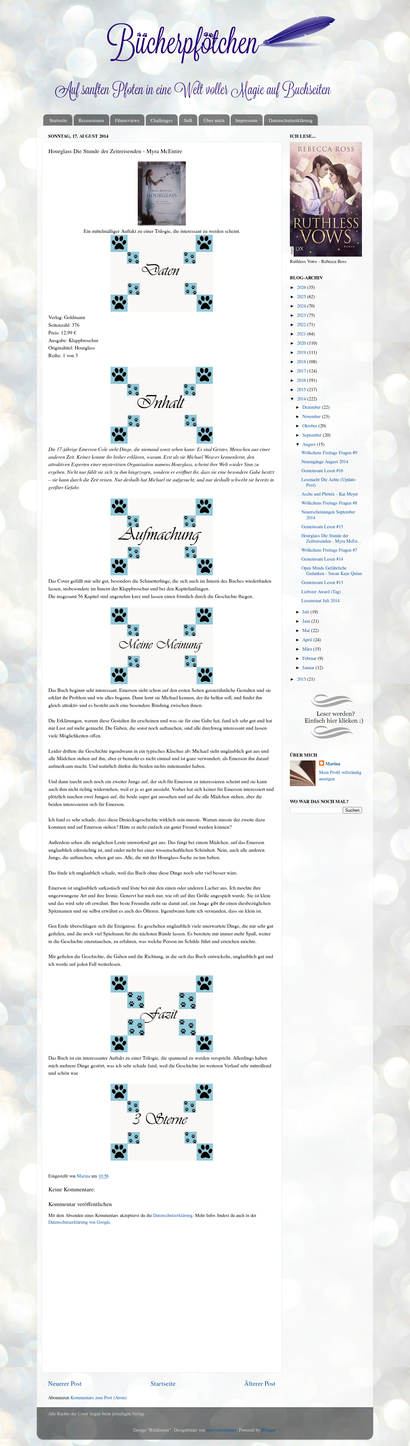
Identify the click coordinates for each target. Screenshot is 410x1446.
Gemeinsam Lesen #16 (322, 470)
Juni (306, 621)
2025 (302, 296)
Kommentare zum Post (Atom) (98, 1397)
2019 (302, 352)
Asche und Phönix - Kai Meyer (329, 494)
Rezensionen (91, 120)
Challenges (162, 120)
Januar (309, 667)
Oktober (310, 426)
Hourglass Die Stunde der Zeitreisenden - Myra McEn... (331, 538)
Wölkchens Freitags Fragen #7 (329, 550)
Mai (306, 630)
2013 (302, 679)
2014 (302, 399)
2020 (302, 343)
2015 (302, 389)
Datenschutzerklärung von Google (79, 1222)
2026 (302, 287)
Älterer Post (259, 1383)
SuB (188, 120)
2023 (302, 315)
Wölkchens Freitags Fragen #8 (329, 503)
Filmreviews (127, 120)
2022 (302, 324)
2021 (302, 334)
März (307, 649)
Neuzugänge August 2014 (324, 461)
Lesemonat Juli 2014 (320, 600)
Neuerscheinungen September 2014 (328, 514)
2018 (302, 361)
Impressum (246, 120)
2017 (302, 371)
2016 (302, 380)
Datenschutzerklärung (291, 120)
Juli (306, 612)
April (307, 640)
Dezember (312, 407)
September (312, 435)
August (309, 444)
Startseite (58, 120)
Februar (310, 658)
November (312, 416)
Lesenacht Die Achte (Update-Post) (329, 482)
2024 (302, 306)
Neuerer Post (65, 1383)
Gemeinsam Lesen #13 (322, 582)
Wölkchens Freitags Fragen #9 (329, 452)
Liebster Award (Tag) (321, 591)
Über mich (214, 120)
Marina (332, 763)
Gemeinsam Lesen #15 (322, 526)
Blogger (268, 1430)
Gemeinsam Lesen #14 (322, 559)
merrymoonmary (221, 1430)
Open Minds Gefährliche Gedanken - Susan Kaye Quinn (331, 570)
